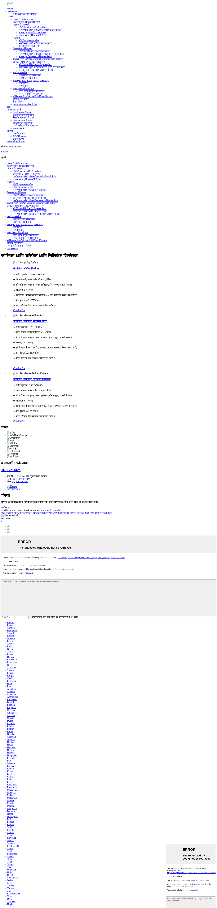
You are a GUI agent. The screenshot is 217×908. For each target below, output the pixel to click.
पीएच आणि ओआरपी (21, 24)
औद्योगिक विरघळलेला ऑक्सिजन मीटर (34, 51)
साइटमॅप (56, 510)
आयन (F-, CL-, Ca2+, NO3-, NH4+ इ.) (31, 80)
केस (8, 107)
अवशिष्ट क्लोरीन (20, 72)
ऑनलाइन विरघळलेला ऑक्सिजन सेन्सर (35, 56)
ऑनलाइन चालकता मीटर (43, 513)
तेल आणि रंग (18, 101)
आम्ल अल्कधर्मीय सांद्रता (23, 88)
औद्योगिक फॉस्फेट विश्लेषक (26, 268)
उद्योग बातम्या (18, 139)
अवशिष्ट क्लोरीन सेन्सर (28, 78)
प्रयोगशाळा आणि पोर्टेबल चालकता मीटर (35, 43)
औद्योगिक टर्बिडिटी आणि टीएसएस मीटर (35, 64)
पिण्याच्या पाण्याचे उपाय (22, 120)
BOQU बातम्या (19, 136)
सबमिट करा (6, 507)
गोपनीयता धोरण (11, 470)
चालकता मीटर (25, 513)
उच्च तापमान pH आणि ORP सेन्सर (33, 35)
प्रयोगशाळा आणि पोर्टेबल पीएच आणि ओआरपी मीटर (40, 30)
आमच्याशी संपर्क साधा (16, 141)
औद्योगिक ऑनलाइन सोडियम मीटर (29, 321)
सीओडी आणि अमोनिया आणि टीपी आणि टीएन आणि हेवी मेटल (38, 59)
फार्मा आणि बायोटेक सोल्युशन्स (25, 125)
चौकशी (16, 310)
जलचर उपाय (18, 128)
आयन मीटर (23, 83)
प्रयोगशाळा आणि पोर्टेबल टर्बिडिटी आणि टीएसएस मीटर (42, 67)
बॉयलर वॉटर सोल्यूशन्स (22, 123)
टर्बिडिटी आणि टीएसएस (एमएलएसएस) (29, 62)
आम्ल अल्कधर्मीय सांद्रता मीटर (31, 91)
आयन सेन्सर (24, 85)
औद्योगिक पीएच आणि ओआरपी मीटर (33, 27)
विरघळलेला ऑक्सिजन (22, 48)
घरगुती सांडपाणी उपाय (22, 112)
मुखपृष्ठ (10, 8)
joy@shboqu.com (14, 146)
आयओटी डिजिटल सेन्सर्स (23, 19)
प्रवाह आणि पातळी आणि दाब (25, 104)
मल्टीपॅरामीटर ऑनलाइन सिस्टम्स (26, 22)
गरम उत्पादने (46, 510)
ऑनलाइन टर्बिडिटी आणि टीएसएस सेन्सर (36, 70)
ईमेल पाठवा (5, 518)
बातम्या (10, 131)
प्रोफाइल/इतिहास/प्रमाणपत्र (25, 14)
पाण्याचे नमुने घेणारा (21, 99)
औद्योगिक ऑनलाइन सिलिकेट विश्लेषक (31, 379)
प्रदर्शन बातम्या (19, 133)
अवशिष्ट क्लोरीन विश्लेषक (30, 75)
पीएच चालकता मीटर (9, 513)
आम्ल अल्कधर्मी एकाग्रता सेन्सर (32, 93)
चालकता (16, 38)
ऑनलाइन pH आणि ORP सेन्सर (32, 32)
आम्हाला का (12, 11)
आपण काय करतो (14, 109)
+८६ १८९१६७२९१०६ (21, 479)
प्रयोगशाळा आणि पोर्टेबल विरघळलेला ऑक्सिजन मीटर (41, 54)
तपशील (22, 310)
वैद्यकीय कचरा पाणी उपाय (23, 117)
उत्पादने (10, 16)
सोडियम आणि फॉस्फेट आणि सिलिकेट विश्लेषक (33, 96)
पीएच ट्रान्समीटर (61, 513)
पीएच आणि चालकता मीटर (101, 513)
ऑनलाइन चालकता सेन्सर (29, 46)
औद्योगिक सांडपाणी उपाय (23, 115)
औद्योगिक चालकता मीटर (29, 40)
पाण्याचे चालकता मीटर (79, 513)
